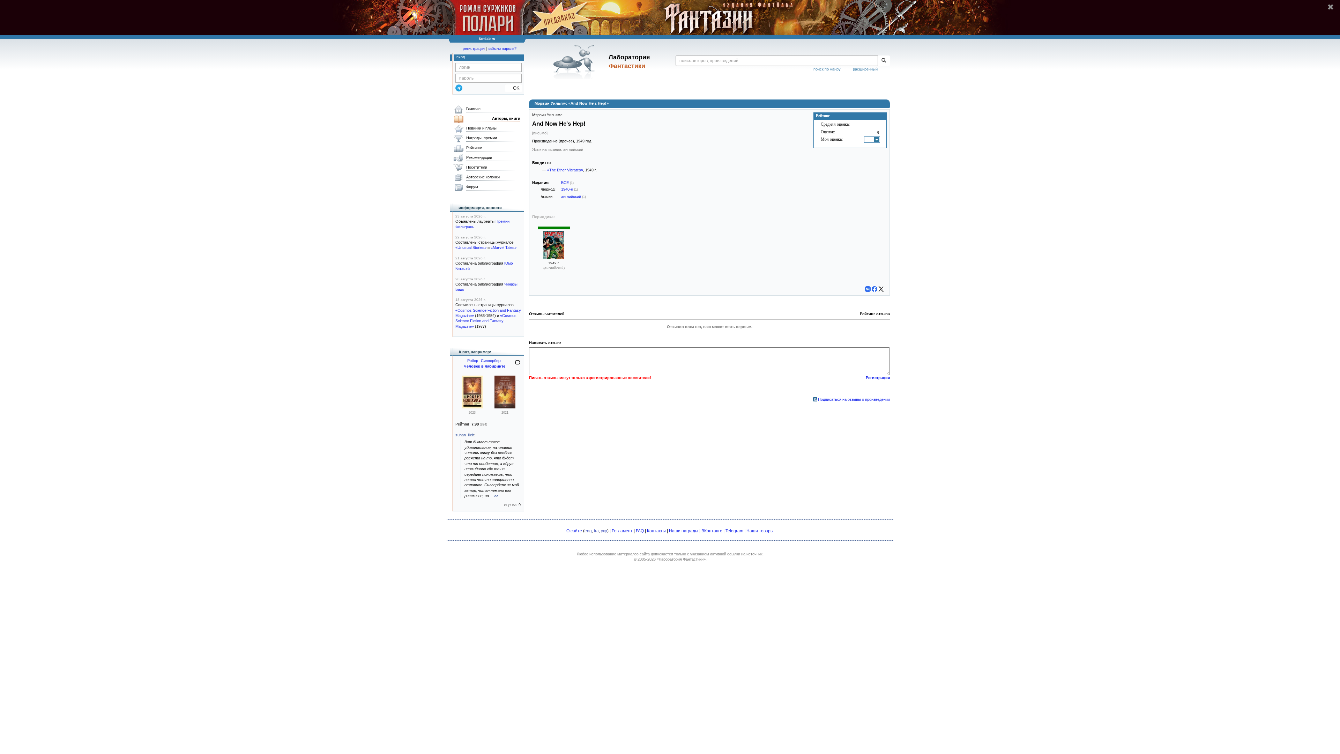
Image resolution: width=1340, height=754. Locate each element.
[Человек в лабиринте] (472, 407)
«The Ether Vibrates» (565, 170)
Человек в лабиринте (484, 366)
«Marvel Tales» (503, 247)
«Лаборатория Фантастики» (681, 559)
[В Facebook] (874, 289)
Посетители (476, 167)
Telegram (734, 530)
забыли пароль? (502, 48)
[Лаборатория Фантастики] (575, 61)
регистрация (474, 48)
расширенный (865, 69)
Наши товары (760, 530)
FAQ (640, 530)
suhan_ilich (464, 435)
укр (604, 530)
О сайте (574, 530)
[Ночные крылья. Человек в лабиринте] (504, 407)
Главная (473, 108)
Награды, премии (481, 138)
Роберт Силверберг (484, 360)
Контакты (656, 530)
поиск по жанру (827, 69)
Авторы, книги (506, 118)
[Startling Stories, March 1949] (554, 257)
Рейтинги (474, 148)
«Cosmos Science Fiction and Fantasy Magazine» (485, 320)
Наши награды (683, 530)
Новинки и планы (481, 128)
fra (596, 530)
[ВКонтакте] (868, 289)
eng (588, 530)
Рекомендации (479, 157)
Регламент (622, 530)
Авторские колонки (483, 177)
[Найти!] (884, 61)
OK (513, 88)
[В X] (881, 289)
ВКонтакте (711, 530)
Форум (472, 187)
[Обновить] (517, 365)
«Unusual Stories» (470, 247)
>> (496, 496)
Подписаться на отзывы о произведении (854, 399)
